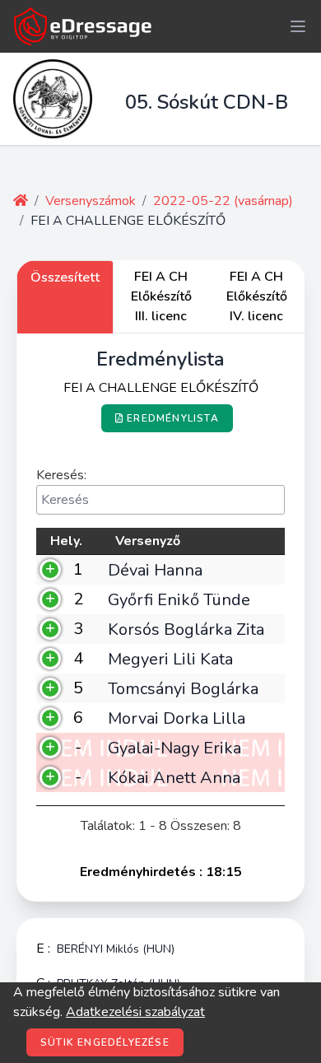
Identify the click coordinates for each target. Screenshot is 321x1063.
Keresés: (61, 475)
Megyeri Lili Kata (170, 658)
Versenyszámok (90, 201)
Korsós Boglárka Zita (186, 629)
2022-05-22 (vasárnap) (223, 201)
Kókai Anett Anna (174, 777)
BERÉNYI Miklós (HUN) (115, 949)
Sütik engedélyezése (105, 1042)
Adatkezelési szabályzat (135, 1012)
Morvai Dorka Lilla (176, 718)
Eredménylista (173, 418)
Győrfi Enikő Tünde (179, 599)
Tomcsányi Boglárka (183, 688)
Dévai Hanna (155, 569)
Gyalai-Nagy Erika (174, 747)
